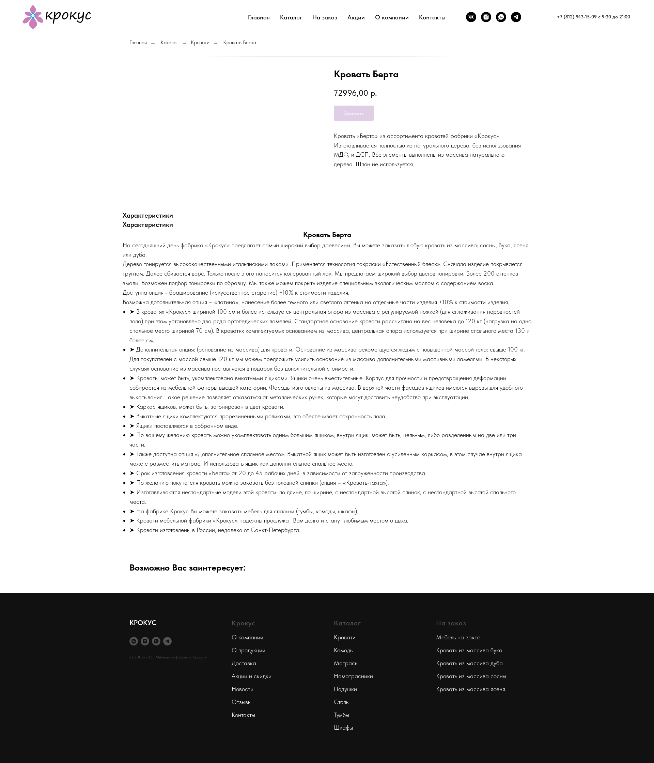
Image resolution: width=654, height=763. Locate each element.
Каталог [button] (291, 17)
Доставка (244, 663)
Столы (341, 701)
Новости (242, 688)
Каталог (169, 42)
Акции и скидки (251, 676)
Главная (259, 17)
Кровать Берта (239, 42)
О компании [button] (392, 17)
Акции (356, 17)
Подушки (345, 688)
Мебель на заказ (458, 637)
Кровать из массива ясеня (470, 688)
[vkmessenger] (133, 641)
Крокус (243, 623)
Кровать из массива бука (469, 650)
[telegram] (516, 17)
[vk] (471, 17)
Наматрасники (353, 676)
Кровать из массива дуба (469, 663)
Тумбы (341, 714)
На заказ (324, 17)
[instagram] (486, 17)
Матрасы (346, 663)
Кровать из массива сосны (471, 676)
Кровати (200, 42)
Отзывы (241, 701)
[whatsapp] (501, 17)
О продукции (248, 650)
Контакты (432, 17)
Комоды (344, 650)
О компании (247, 637)
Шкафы (343, 727)
